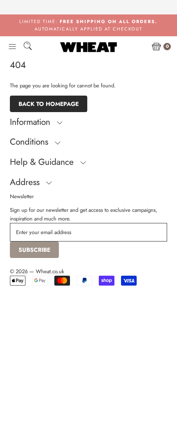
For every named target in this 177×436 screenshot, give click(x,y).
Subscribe (34, 250)
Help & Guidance (43, 162)
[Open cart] (156, 47)
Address (26, 182)
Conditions (30, 142)
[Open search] (28, 47)
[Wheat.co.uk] (88, 47)
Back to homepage (49, 104)
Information (31, 122)
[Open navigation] (12, 47)
